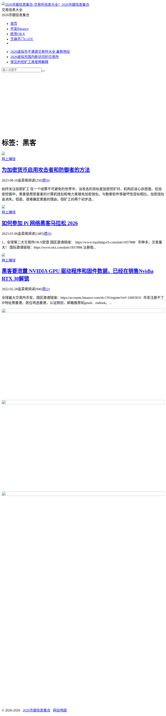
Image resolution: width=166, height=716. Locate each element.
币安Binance (19, 29)
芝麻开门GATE (21, 39)
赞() (46, 180)
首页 (13, 23)
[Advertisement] (83, 102)
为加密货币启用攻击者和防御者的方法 (46, 170)
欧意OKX (17, 34)
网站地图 (60, 710)
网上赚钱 (9, 159)
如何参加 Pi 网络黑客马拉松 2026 (40, 223)
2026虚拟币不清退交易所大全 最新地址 (40, 51)
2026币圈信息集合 (75, 4)
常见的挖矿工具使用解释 (29, 62)
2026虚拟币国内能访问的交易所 (34, 57)
